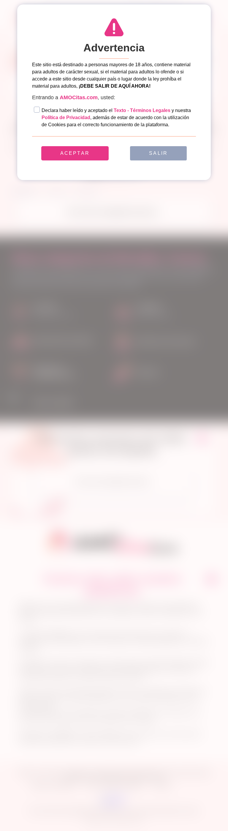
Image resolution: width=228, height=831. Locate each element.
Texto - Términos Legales (142, 110)
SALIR (158, 153)
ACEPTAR (75, 153)
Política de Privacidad (66, 117)
